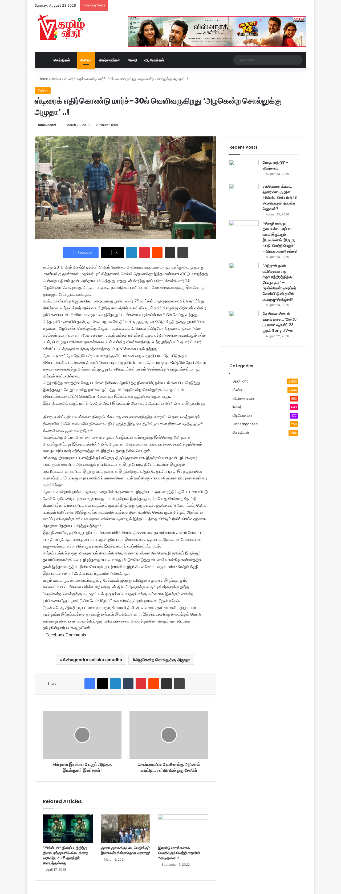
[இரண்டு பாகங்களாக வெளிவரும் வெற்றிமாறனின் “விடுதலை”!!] (183, 828)
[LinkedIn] (131, 252)
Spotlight (240, 381)
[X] (102, 683)
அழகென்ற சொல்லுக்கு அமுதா (162, 659)
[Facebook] (89, 683)
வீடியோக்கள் (154, 60)
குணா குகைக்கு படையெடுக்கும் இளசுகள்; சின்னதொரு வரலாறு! (125, 850)
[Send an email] (58, 125)
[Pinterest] (144, 252)
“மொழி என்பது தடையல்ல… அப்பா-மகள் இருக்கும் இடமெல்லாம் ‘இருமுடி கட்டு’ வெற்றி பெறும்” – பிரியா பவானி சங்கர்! (280, 237)
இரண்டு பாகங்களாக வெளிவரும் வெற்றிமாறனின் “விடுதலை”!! (179, 853)
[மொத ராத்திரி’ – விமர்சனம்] (244, 170)
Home (42, 79)
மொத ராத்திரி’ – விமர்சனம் (276, 165)
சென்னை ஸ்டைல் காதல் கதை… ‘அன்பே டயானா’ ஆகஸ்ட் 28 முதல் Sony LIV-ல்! (280, 322)
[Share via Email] (170, 252)
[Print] (182, 252)
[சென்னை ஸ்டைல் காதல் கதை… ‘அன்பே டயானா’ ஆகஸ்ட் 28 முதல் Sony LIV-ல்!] (244, 321)
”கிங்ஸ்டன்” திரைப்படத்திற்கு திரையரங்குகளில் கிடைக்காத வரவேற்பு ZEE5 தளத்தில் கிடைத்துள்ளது (65, 855)
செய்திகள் (62, 60)
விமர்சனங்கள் (109, 60)
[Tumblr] (128, 683)
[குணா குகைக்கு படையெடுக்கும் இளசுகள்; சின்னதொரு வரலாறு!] (126, 828)
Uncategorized (245, 424)
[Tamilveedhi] (61, 28)
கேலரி (132, 60)
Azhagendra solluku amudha (92, 659)
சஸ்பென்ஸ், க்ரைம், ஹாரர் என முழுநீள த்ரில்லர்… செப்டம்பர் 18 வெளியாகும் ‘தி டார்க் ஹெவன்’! (280, 197)
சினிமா (85, 60)
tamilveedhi (47, 125)
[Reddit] (157, 252)
